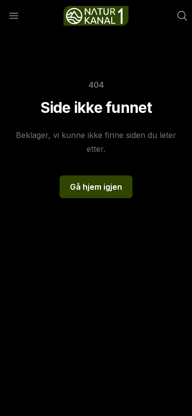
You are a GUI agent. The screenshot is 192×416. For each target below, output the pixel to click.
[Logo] (96, 16)
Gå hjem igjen (96, 187)
